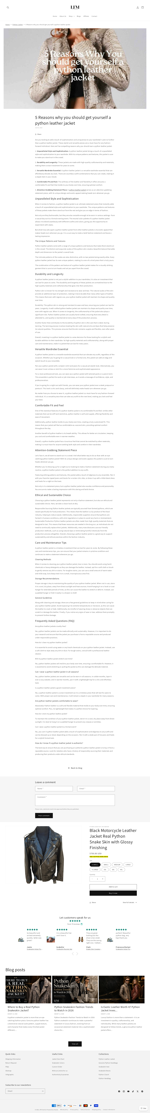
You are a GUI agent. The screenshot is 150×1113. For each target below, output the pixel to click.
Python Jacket (18, 25)
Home (7, 25)
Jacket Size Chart (58, 1059)
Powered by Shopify (52, 1109)
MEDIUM (117, 865)
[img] (75, 921)
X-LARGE (95, 870)
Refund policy (64, 1109)
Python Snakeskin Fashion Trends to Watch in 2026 (73, 1008)
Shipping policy (96, 1109)
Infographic (9, 1075)
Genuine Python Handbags (108, 1063)
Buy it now (113, 893)
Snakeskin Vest (104, 1067)
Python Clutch (104, 1075)
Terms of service (85, 1109)
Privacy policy (74, 1109)
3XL (113, 870)
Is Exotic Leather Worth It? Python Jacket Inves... (120, 1008)
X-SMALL (95, 865)
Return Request (11, 1063)
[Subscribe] (42, 1091)
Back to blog (76, 768)
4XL (121, 870)
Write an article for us (60, 1071)
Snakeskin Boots (104, 1071)
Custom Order (57, 1067)
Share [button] (39, 134)
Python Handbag (105, 1078)
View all (75, 1044)
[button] (7, 7)
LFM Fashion (43, 1109)
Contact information (109, 1109)
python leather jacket (77, 190)
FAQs (7, 1067)
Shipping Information (13, 1059)
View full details (128, 902)
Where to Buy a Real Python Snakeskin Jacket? (24, 1008)
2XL (105, 870)
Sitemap (8, 1071)
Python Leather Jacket (107, 1059)
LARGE (128, 865)
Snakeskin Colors (58, 1063)
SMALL (106, 865)
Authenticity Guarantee (60, 1075)
